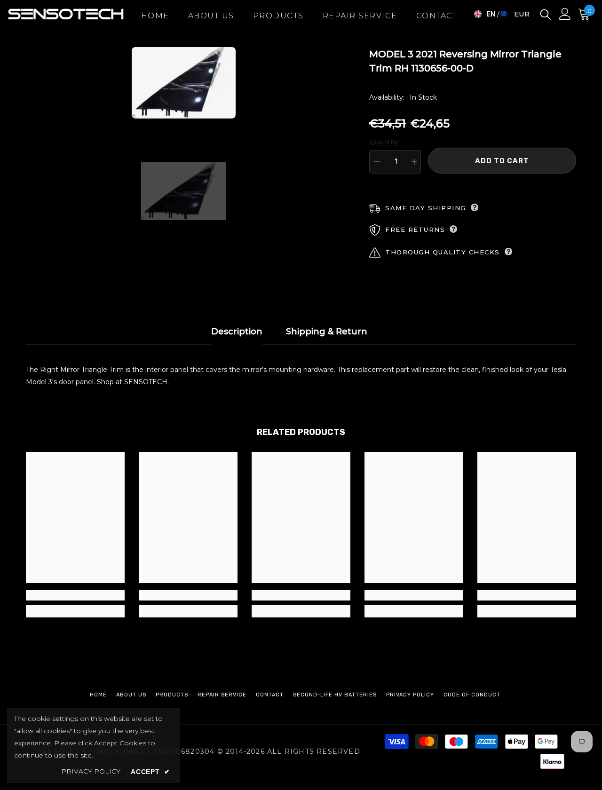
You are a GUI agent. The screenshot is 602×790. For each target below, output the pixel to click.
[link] (75, 595)
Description (236, 331)
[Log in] (565, 14)
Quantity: (384, 142)
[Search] (545, 14)
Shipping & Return (326, 331)
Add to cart (502, 161)
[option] (183, 82)
